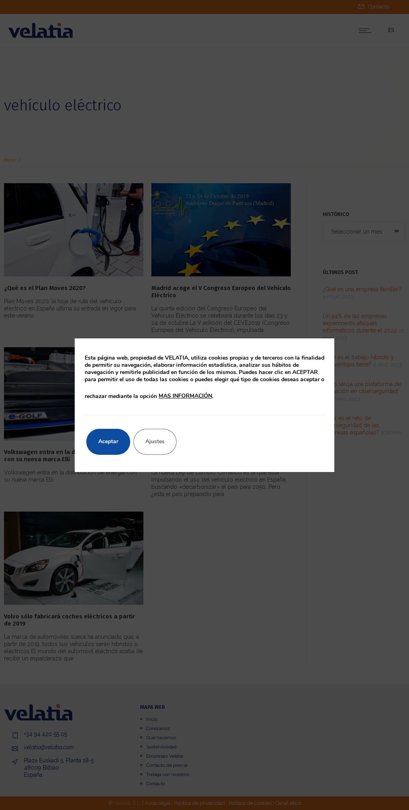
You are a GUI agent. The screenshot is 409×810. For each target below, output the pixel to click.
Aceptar (108, 441)
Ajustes (155, 441)
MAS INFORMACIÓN (185, 396)
